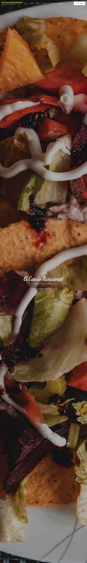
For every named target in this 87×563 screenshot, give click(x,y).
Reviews (44, 3)
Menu (37, 3)
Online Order (79, 3)
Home (26, 3)
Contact (60, 3)
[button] (43, 561)
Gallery (52, 3)
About (31, 3)
